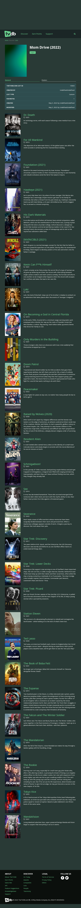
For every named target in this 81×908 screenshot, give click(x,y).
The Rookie (30, 765)
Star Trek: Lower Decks (37, 563)
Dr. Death (29, 115)
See (26, 489)
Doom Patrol (31, 364)
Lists (16, 40)
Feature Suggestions (12, 888)
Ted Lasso (29, 638)
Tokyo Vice (30, 791)
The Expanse (31, 688)
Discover (24, 34)
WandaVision (31, 816)
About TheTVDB (10, 877)
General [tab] (8, 80)
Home (6, 40)
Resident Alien (32, 439)
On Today (27, 877)
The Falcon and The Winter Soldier (44, 715)
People (26, 888)
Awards (26, 880)
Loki (26, 289)
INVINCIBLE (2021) (35, 239)
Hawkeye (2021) (33, 189)
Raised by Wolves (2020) (38, 414)
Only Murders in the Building (41, 339)
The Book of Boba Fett (37, 663)
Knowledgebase (10, 891)
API (6, 885)
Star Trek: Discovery (35, 538)
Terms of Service (48, 877)
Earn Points (37, 34)
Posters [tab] (44, 80)
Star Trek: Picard (33, 588)
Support (49, 34)
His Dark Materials (35, 214)
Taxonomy (27, 891)
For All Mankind (33, 140)
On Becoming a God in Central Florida (46, 314)
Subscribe (8, 883)
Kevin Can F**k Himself (38, 264)
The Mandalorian (34, 740)
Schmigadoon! (32, 464)
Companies (27, 883)
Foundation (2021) (34, 164)
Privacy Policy (46, 880)
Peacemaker (31, 389)
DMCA (44, 883)
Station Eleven (32, 613)
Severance (29, 514)
